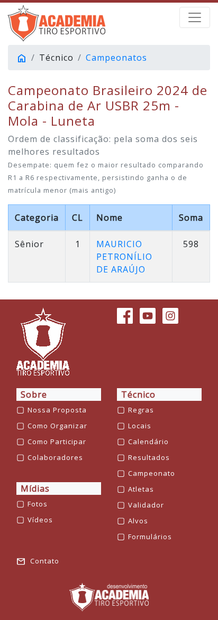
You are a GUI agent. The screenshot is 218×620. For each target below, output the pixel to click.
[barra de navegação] (194, 17)
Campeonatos (116, 57)
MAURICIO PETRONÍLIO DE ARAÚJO (124, 256)
